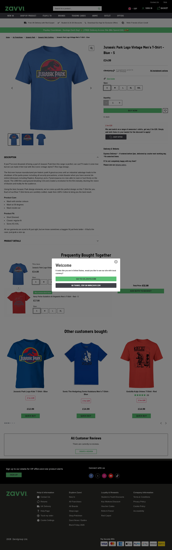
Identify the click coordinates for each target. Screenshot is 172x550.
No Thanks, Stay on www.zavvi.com (86, 285)
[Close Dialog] (116, 261)
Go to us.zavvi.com (86, 279)
